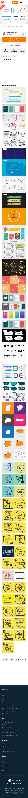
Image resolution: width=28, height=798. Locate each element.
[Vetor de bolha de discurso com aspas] (13, 94)
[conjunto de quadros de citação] (13, 152)
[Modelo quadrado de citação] (8, 616)
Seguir (23, 34)
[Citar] (8, 568)
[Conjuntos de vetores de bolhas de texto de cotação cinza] (13, 184)
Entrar (21, 2)
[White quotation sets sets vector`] (13, 284)
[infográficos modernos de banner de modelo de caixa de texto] (5, 305)
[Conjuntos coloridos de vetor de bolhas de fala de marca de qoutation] (13, 233)
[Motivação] (8, 759)
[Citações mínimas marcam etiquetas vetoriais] (13, 121)
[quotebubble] (8, 592)
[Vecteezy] (2, 2)
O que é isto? (15, 56)
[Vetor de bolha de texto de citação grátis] (13, 216)
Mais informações (7, 58)
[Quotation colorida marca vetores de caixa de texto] (13, 250)
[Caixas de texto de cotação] (13, 138)
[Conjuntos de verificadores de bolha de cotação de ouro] (13, 267)
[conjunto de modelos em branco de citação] (13, 321)
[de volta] (8, 556)
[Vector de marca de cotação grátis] (13, 357)
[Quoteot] (8, 544)
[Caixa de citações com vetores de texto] (13, 378)
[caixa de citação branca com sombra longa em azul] (13, 167)
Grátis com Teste (14, 39)
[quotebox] (8, 580)
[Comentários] (8, 604)
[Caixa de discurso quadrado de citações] (8, 771)
